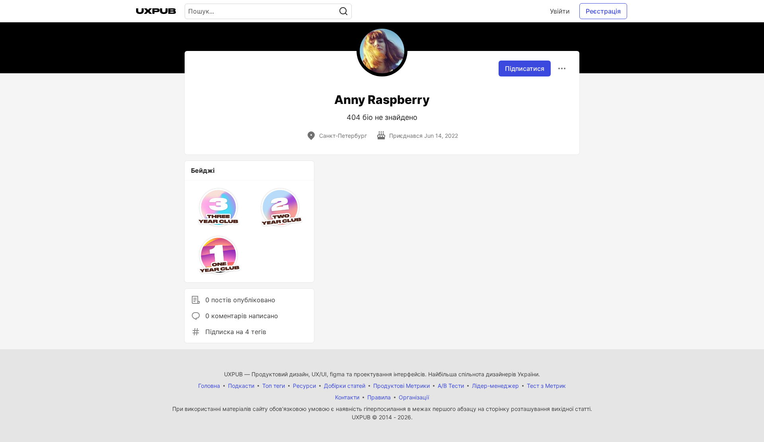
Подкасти (241, 385)
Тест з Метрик (546, 385)
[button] (218, 207)
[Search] (343, 11)
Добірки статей (344, 385)
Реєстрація (603, 11)
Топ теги (273, 385)
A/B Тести (451, 385)
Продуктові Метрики (401, 385)
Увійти (560, 11)
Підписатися (524, 68)
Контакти (347, 397)
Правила (379, 397)
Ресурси (304, 385)
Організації (414, 397)
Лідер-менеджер (495, 385)
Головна (209, 385)
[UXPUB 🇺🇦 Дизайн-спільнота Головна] (156, 11)
